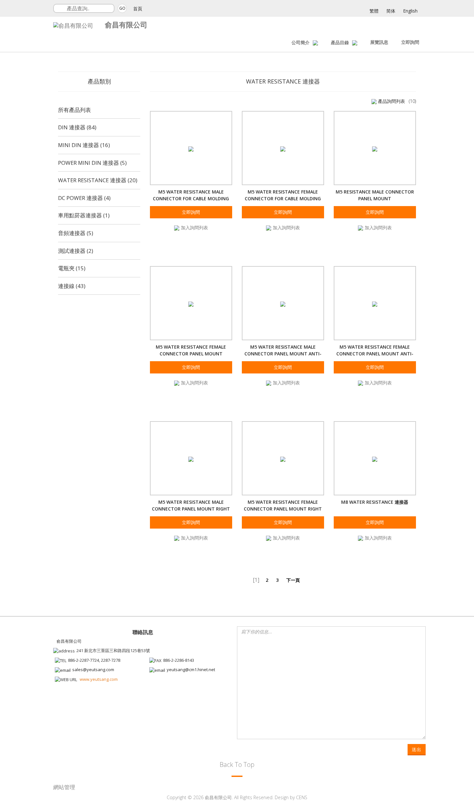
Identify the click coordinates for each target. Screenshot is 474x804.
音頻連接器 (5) (75, 233)
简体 (390, 11)
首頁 (137, 8)
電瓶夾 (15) (71, 268)
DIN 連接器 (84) (77, 127)
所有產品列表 (74, 110)
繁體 (374, 11)
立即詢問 (410, 42)
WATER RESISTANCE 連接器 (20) (97, 180)
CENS (301, 797)
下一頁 (293, 580)
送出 (416, 749)
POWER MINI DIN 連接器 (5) (92, 162)
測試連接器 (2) (75, 250)
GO (122, 8)
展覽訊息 (379, 42)
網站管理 (64, 787)
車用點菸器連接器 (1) (84, 215)
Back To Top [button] (237, 764)
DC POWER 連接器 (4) (84, 198)
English (410, 11)
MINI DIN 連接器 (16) (84, 145)
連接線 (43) (71, 286)
